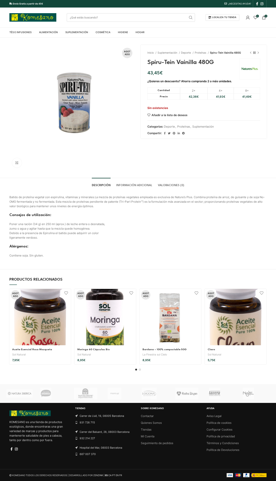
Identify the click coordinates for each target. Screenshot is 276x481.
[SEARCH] (190, 17)
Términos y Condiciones (223, 443)
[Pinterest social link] (174, 133)
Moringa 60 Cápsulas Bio (93, 349)
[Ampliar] (17, 162)
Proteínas (201, 52)
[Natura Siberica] (19, 393)
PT (113, 475)
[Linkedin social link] (178, 133)
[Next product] (258, 53)
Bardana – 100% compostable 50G (165, 349)
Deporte (186, 52)
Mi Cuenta (147, 436)
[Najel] (256, 393)
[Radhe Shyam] (188, 393)
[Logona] (155, 393)
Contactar (147, 416)
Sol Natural (19, 354)
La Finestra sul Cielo (155, 354)
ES (106, 475)
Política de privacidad (221, 436)
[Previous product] (251, 53)
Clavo (211, 349)
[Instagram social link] (262, 4)
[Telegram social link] (183, 133)
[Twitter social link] (169, 133)
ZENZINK (98, 475)
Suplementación (168, 52)
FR (120, 475)
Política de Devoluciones (223, 450)
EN (117, 475)
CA (110, 475)
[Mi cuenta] (248, 17)
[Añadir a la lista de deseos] (66, 293)
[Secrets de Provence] (53, 393)
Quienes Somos (151, 423)
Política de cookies (219, 423)
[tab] (101, 183)
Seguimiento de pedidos (157, 443)
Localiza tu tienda (224, 17)
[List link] (105, 416)
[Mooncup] (121, 393)
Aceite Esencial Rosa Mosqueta (32, 349)
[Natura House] (87, 393)
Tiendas (146, 429)
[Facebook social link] (257, 4)
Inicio (151, 52)
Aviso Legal (214, 416)
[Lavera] (222, 393)
